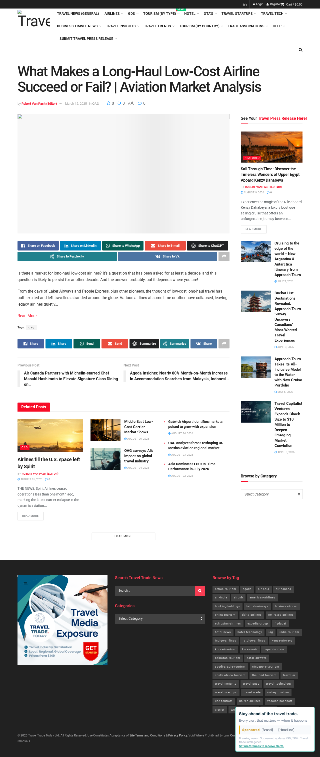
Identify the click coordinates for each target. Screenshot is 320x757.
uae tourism (224, 701)
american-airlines (263, 597)
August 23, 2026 (181, 454)
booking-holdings (227, 606)
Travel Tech (272, 14)
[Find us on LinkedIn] (245, 4)
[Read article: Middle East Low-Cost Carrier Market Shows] (105, 430)
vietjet (219, 709)
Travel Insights (121, 26)
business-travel (286, 606)
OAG (95, 103)
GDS (131, 14)
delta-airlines (252, 614)
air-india (221, 597)
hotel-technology (250, 632)
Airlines (112, 14)
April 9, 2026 (285, 452)
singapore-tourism (265, 666)
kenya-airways (282, 640)
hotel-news (223, 632)
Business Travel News (77, 26)
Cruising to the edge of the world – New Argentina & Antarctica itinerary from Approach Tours (287, 259)
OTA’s (208, 14)
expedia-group (258, 623)
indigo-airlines (225, 640)
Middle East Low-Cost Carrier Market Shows (138, 426)
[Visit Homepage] (34, 26)
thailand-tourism (264, 675)
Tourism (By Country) (199, 26)
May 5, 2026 (285, 392)
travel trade (252, 692)
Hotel (190, 14)
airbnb (238, 597)
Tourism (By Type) (161, 13)
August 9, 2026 (253, 192)
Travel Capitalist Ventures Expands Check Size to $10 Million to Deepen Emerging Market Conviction (288, 424)
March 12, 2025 (76, 103)
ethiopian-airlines (228, 623)
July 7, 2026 (285, 281)
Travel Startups (237, 14)
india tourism (289, 632)
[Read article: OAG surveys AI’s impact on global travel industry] (105, 459)
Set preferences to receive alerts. (261, 746)
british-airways (257, 606)
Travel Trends (157, 26)
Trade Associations (246, 26)
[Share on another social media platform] (224, 256)
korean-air (249, 649)
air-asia (263, 589)
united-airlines (250, 701)
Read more (33, 515)
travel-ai (289, 675)
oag (31, 327)
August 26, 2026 (31, 479)
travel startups (226, 692)
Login (259, 4)
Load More (123, 536)
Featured (252, 158)
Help (277, 26)
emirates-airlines (281, 614)
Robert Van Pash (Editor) (39, 103)
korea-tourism (225, 649)
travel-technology (279, 683)
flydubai (280, 623)
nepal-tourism (274, 649)
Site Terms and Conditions (147, 735)
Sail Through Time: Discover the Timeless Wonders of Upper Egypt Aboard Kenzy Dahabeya (270, 175)
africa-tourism (225, 589)
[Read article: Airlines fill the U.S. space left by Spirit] (50, 435)
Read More (27, 315)
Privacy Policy (177, 735)
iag (270, 632)
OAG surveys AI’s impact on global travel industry (138, 455)
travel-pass (251, 683)
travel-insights (225, 683)
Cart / (294, 4)
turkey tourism (278, 692)
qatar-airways (257, 658)
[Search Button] (300, 50)
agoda (247, 589)
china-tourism (225, 614)
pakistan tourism (227, 658)
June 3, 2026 (285, 347)
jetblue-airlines (254, 640)
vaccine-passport (279, 701)
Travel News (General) (78, 14)
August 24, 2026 (137, 467)
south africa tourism (230, 675)
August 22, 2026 (181, 475)
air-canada (283, 589)
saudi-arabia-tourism (230, 666)
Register (275, 4)
